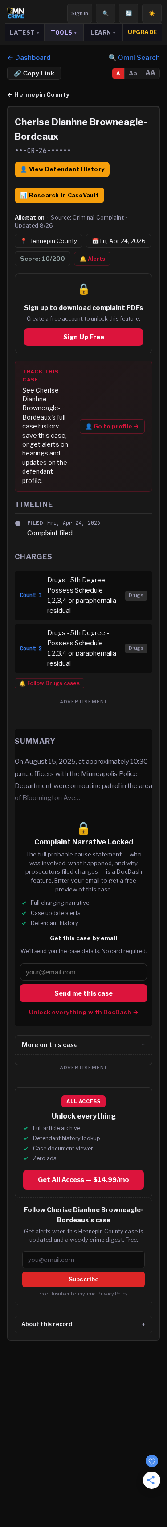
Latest (24, 32)
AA (150, 73)
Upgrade (142, 32)
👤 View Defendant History (62, 169)
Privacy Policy (112, 1294)
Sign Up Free (83, 337)
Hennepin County (38, 94)
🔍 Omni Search (134, 57)
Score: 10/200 (42, 258)
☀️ (152, 13)
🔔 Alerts (92, 258)
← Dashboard (29, 57)
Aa (133, 73)
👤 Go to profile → (112, 426)
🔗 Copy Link (34, 73)
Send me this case (83, 993)
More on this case (50, 1044)
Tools (64, 32)
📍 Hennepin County (48, 240)
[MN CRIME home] (15, 13)
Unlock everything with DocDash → (83, 1011)
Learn (102, 32)
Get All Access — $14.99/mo (83, 1180)
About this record (46, 1324)
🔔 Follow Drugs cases (49, 683)
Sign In (79, 13)
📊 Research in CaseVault (59, 195)
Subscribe (84, 1279)
